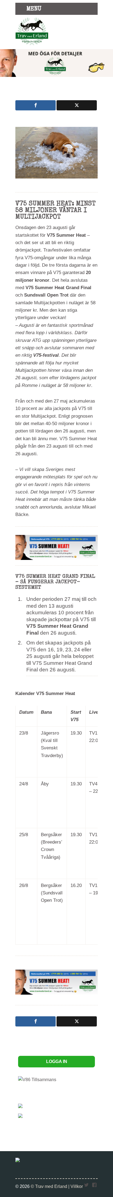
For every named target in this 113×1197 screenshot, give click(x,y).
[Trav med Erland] (31, 46)
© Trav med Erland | (50, 1186)
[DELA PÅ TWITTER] (76, 105)
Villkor (76, 1186)
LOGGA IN (56, 1061)
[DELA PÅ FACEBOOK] (35, 105)
